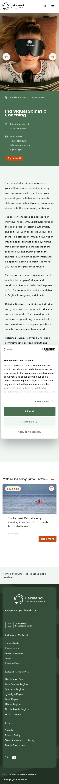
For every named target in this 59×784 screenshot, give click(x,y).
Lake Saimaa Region (16, 684)
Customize (28, 421)
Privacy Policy (12, 735)
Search (9, 730)
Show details (42, 401)
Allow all (29, 411)
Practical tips (12, 662)
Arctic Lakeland (13, 714)
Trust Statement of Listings (20, 740)
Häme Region (13, 704)
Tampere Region (14, 689)
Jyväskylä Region (14, 694)
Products (17, 573)
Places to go (12, 647)
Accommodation (14, 652)
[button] (6, 57)
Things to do (12, 642)
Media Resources (29, 745)
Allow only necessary (29, 431)
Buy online (13, 158)
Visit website (16, 149)
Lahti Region (12, 699)
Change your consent (15, 779)
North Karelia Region (17, 709)
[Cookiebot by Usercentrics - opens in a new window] (42, 349)
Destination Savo (14, 679)
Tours (8, 657)
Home (6, 573)
